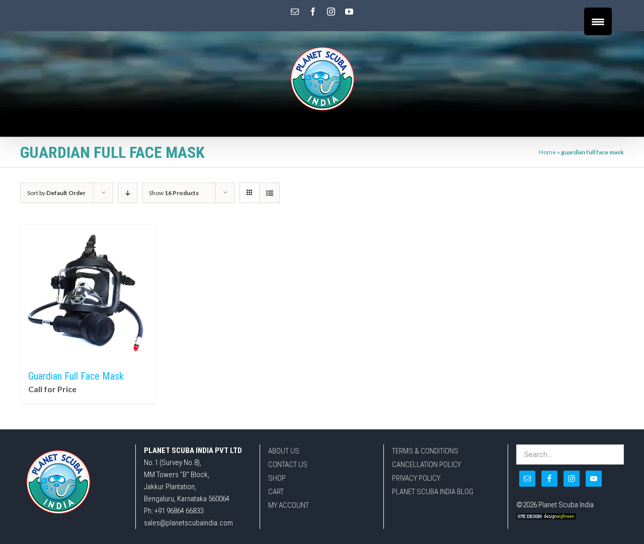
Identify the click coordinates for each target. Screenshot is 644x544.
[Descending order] (127, 193)
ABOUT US (283, 451)
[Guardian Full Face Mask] (88, 292)
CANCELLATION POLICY (426, 464)
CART (276, 491)
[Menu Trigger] (598, 21)
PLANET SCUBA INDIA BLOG (432, 491)
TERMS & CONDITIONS (425, 451)
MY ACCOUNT (288, 505)
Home (547, 152)
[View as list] (269, 193)
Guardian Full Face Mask (76, 376)
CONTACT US (287, 464)
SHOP (277, 478)
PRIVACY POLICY (416, 478)
